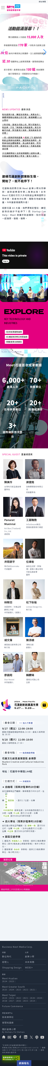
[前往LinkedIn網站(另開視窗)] (26, 1037)
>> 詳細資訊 (25, 781)
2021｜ (33, 989)
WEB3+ (29, 967)
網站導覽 (42, 1)
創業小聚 (29, 956)
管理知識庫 (8, 1022)
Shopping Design (11, 967)
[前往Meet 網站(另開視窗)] (5, 1037)
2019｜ (40, 998)
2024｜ (5, 981)
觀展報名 (24, 1063)
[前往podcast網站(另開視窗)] (37, 1037)
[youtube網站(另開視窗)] (43, 1037)
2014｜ (33, 1000)
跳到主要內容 (9, 1)
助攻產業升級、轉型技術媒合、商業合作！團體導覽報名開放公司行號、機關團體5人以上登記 (22, 117)
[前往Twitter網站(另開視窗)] (32, 1037)
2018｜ (5, 1000)
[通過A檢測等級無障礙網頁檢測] (24, 1058)
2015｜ (26, 1000)
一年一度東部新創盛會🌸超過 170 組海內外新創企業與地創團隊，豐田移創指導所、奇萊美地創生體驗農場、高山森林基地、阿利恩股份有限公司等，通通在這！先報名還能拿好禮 (22, 143)
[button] (45, 52)
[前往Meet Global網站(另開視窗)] (10, 1037)
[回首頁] (13, 7)
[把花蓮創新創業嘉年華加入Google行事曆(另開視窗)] (44, 705)
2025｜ (5, 989)
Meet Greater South (13, 986)
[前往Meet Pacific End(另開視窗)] (24, 52)
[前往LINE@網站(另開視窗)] (16, 1037)
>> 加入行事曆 (26, 723)
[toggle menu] (3, 8)
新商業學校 (8, 1017)
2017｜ (12, 1000)
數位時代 (6, 956)
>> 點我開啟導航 (27, 752)
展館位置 (7, 859)
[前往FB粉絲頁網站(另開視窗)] (21, 1037)
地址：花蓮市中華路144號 (17, 771)
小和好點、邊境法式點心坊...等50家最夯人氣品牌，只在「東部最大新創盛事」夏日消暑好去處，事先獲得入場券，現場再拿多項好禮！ (21, 128)
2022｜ (26, 989)
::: (27, 1)
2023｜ (12, 981)
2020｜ (33, 998)
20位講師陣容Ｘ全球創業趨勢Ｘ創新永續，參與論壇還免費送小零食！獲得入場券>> (21, 154)
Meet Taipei (9, 995)
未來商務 (29, 962)
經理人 (5, 962)
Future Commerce (12, 1006)
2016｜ (19, 1000)
